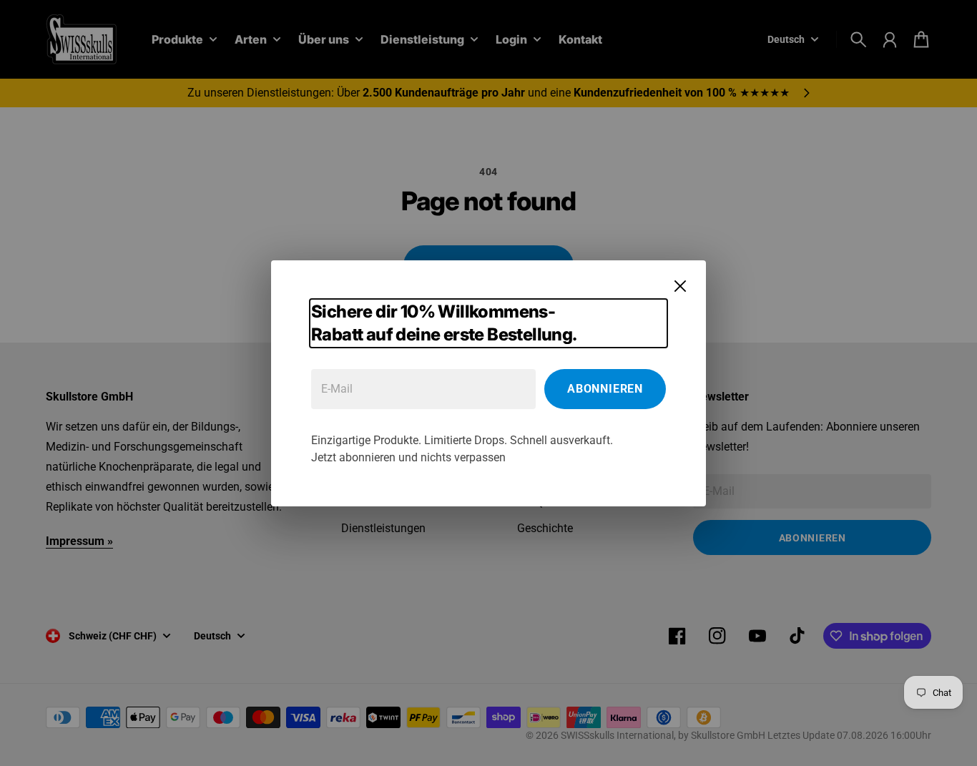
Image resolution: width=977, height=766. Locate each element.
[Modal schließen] (680, 286)
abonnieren (605, 389)
